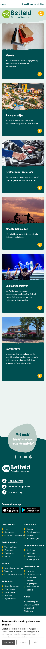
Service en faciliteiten (31, 551)
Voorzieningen (10, 547)
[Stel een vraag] (12, 492)
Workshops (9, 589)
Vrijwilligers (32, 583)
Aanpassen (23, 642)
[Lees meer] (23, 37)
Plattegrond (9, 553)
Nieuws (30, 580)
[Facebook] (15, 456)
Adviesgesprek (33, 559)
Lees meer (39, 74)
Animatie (8, 595)
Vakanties (8, 571)
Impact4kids (10, 592)
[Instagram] (20, 456)
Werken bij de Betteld (33, 588)
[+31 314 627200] (12, 481)
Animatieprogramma (13, 568)
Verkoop (8, 556)
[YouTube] (25, 456)
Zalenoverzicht (33, 556)
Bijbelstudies (10, 598)
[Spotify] (30, 456)
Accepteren (8, 642)
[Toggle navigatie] (41, 14)
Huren (7, 529)
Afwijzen (37, 642)
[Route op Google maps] (16, 486)
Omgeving (9, 550)
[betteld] (16, 13)
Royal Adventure (11, 586)
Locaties (30, 571)
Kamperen (9, 532)
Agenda (30, 529)
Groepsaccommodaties (14, 535)
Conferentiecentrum (13, 574)
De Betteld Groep (34, 574)
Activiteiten (32, 577)
